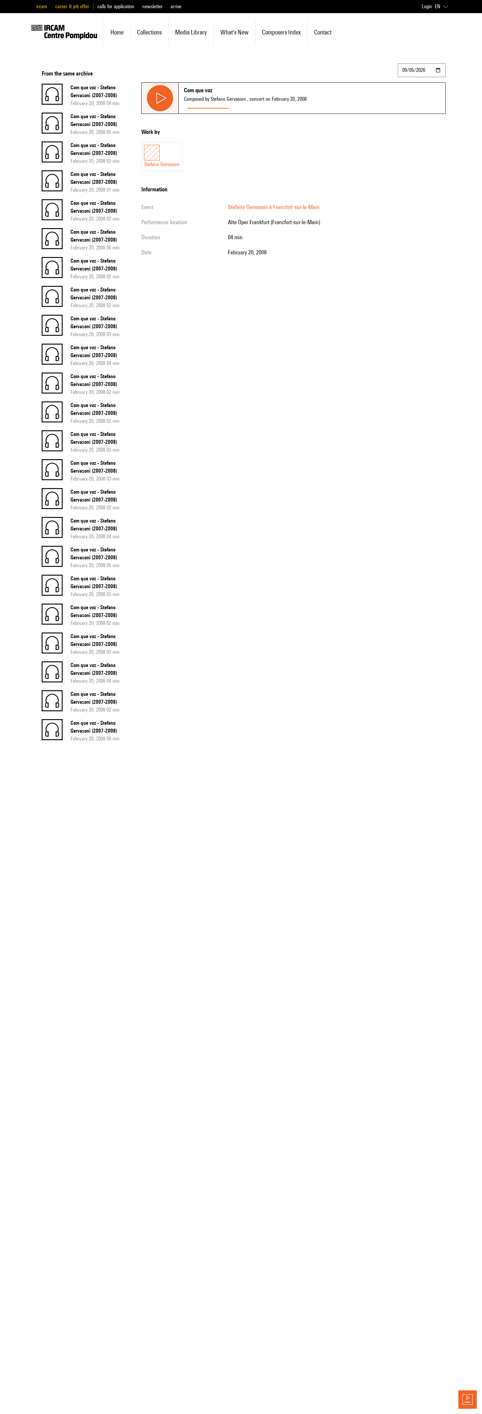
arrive (176, 6)
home (117, 32)
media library (191, 32)
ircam (41, 6)
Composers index (281, 32)
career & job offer (72, 6)
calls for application (115, 6)
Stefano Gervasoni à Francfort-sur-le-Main (274, 207)
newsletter (152, 6)
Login (427, 6)
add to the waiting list (258, 107)
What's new (234, 32)
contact (322, 32)
